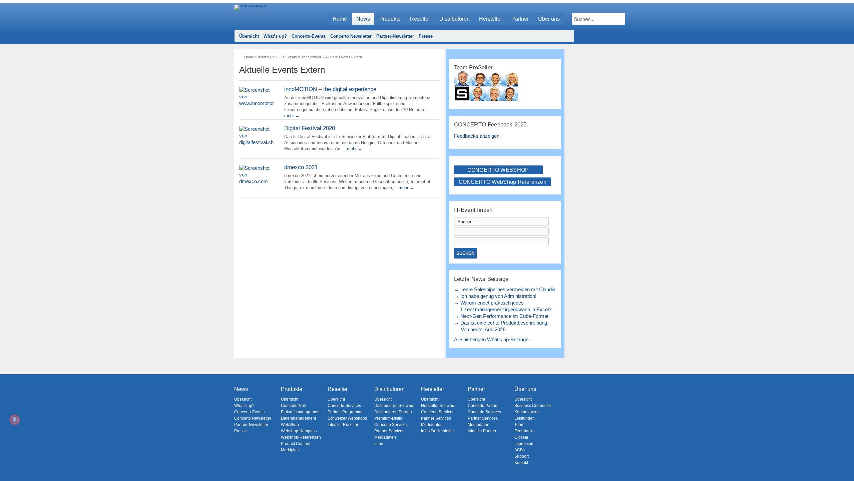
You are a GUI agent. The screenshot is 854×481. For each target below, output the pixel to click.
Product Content (295, 443)
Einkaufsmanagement (301, 412)
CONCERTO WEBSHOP (498, 170)
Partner (520, 19)
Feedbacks (524, 431)
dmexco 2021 (301, 167)
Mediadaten (385, 437)
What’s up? (275, 36)
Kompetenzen (527, 412)
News (363, 19)
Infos (378, 443)
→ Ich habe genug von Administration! (495, 296)
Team (519, 424)
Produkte (390, 19)
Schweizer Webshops (347, 418)
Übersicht (249, 36)
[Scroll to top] (844, 464)
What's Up (266, 57)
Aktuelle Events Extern (343, 57)
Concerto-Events (309, 36)
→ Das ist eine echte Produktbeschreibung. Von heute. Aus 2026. (501, 326)
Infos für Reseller (343, 424)
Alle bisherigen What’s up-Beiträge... (493, 339)
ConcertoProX (294, 405)
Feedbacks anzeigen (476, 136)
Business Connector (532, 405)
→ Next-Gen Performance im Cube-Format (501, 316)
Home (340, 19)
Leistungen (524, 418)
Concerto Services (344, 405)
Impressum (524, 443)
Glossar (521, 437)
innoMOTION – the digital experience (330, 89)
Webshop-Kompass (299, 431)
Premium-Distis (388, 418)
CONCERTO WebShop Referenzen (503, 182)
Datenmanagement (298, 418)
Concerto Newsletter (351, 36)
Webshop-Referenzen (301, 437)
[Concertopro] (250, 15)
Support (521, 456)
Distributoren (454, 19)
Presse (426, 36)
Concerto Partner (483, 405)
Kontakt (521, 462)
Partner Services (389, 431)
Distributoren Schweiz (394, 405)
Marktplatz (290, 450)
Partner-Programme (346, 412)
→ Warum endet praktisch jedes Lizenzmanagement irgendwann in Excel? (502, 306)
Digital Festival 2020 (309, 128)
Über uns (549, 19)
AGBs (519, 450)
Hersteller (490, 19)
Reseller (420, 19)
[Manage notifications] (14, 419)
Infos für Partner (482, 431)
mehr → (292, 115)
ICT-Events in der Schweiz (300, 57)
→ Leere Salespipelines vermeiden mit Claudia (504, 289)
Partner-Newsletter (395, 36)
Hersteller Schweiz (438, 405)
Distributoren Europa (393, 412)
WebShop (290, 424)
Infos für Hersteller (437, 431)
